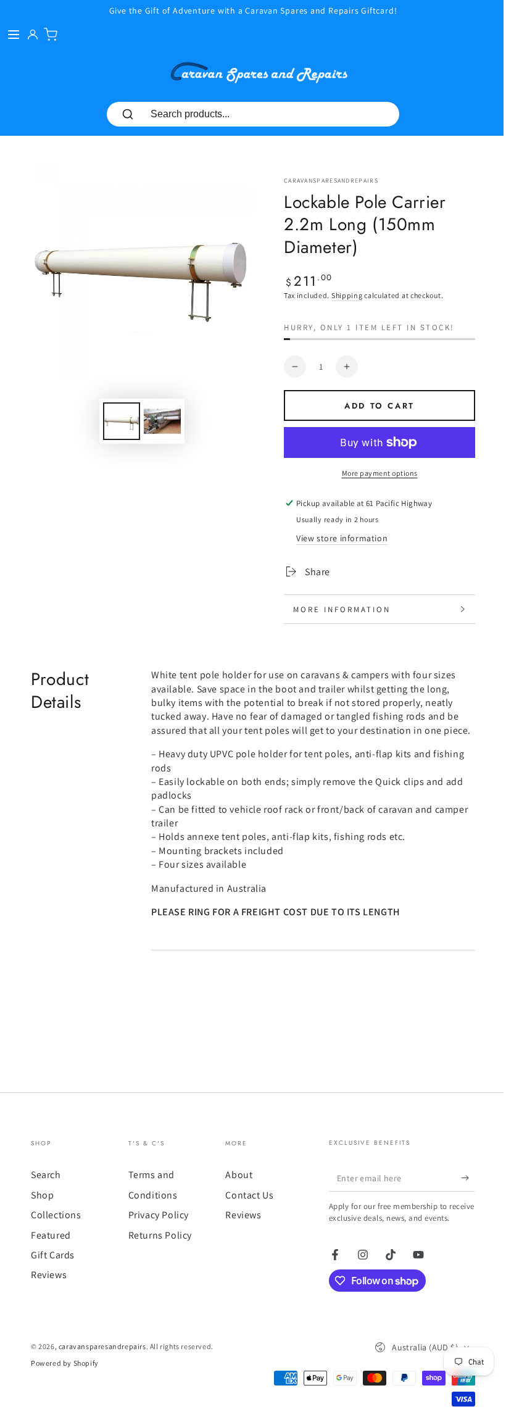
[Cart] (50, 34)
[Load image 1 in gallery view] (121, 421)
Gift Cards (53, 1268)
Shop (42, 1208)
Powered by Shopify (65, 1388)
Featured (51, 1248)
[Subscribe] (459, 1191)
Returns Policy (157, 1248)
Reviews (49, 1288)
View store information (342, 538)
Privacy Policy (156, 1229)
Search (46, 1188)
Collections (56, 1229)
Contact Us (246, 1208)
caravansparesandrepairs (331, 181)
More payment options (380, 473)
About (235, 1188)
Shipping (347, 295)
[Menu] (13, 34)
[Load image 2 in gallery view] (162, 421)
